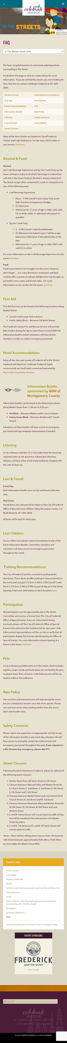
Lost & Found (10, 123)
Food (8, 896)
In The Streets (12, 870)
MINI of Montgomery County (43, 393)
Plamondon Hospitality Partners (18, 372)
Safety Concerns (41, 117)
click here (19, 144)
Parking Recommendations (47, 95)
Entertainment (13, 892)
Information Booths (13, 111)
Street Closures (11, 128)
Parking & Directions (15, 912)
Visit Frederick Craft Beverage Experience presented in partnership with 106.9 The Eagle (31, 902)
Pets (36, 106)
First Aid (8, 100)
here (54, 590)
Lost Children (40, 123)
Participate (11, 908)
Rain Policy (39, 111)
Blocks (9, 883)
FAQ (8, 917)
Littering (8, 117)
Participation (40, 100)
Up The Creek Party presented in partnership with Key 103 (32, 888)
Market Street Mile (14, 879)
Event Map (11, 875)
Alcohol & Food (11, 95)
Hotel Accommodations (15, 106)
